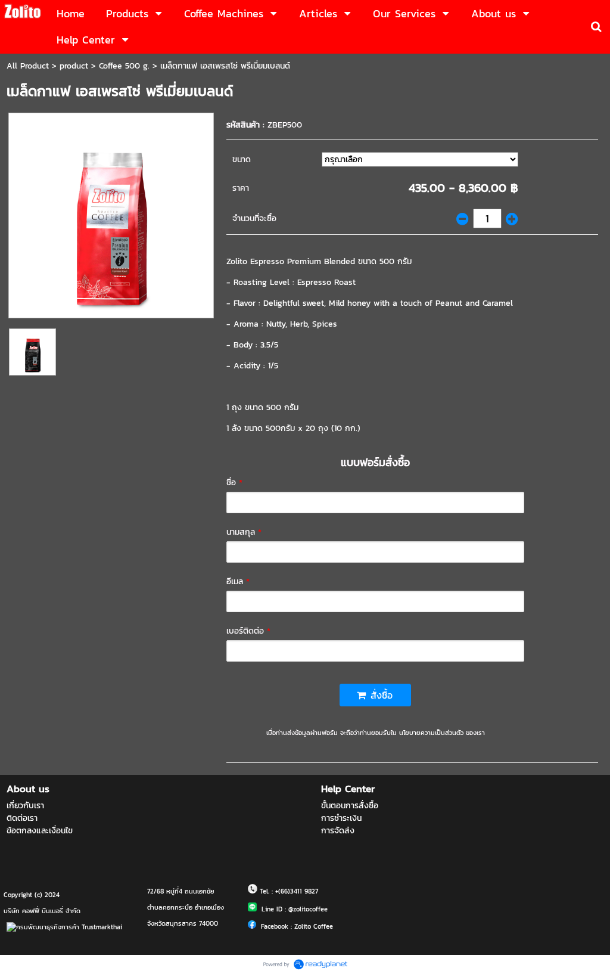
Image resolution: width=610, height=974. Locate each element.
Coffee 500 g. (124, 66)
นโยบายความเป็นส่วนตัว (431, 732)
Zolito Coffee (313, 926)
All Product (28, 66)
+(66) (282, 891)
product (74, 66)
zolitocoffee (310, 909)
